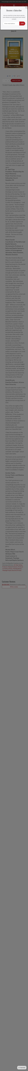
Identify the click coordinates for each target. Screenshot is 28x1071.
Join (22, 23)
